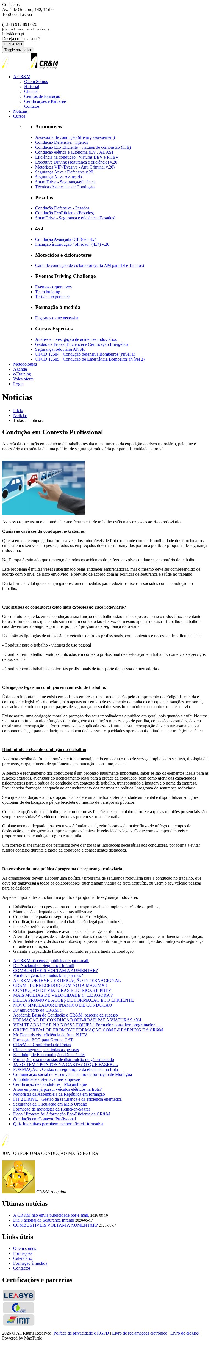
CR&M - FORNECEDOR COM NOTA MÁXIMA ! (60, 985)
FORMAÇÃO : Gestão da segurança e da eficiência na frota (65, 1069)
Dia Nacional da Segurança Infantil (43, 965)
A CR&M (21, 76)
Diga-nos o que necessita (56, 318)
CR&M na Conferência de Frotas (42, 1044)
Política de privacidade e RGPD (81, 1333)
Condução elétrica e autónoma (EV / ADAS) (74, 152)
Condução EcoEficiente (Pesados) (64, 213)
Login (18, 384)
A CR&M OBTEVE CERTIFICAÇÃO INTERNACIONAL (67, 980)
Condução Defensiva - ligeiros (61, 142)
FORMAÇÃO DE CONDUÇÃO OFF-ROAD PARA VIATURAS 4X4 (77, 1020)
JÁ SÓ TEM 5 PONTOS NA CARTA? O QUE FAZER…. (65, 1064)
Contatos (32, 106)
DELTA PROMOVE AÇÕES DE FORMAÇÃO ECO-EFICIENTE (73, 1000)
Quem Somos (36, 81)
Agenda (20, 369)
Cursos (19, 116)
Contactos (21, 1268)
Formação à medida (30, 1263)
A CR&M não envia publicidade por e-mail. (51, 960)
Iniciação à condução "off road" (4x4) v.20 (72, 244)
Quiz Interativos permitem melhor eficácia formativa (58, 1124)
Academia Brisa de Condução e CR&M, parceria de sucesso (65, 1015)
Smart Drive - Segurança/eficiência (65, 181)
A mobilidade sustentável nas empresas (46, 1079)
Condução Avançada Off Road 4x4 (65, 239)
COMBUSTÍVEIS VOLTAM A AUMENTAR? (55, 970)
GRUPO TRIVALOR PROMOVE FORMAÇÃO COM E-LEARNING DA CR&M (88, 1030)
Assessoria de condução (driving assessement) (75, 137)
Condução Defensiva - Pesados (62, 208)
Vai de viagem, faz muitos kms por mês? (48, 975)
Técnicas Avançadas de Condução (65, 186)
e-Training (22, 374)
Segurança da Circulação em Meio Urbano (50, 1104)
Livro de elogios (184, 1333)
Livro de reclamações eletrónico (139, 1333)
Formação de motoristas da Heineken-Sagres (51, 1109)
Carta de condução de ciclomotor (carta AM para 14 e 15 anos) (89, 265)
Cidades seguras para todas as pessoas (46, 1049)
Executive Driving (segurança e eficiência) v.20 (76, 162)
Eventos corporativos (53, 287)
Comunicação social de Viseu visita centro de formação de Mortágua (72, 1074)
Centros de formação (42, 96)
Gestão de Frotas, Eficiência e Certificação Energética (81, 344)
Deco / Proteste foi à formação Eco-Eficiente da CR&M (61, 1114)
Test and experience (52, 296)
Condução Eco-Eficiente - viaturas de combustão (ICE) (83, 147)
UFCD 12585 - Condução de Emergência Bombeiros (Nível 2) (90, 359)
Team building (47, 291)
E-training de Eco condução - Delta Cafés (49, 1054)
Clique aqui (13, 44)
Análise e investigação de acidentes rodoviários (76, 339)
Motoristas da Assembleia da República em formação (59, 1094)
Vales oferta (23, 379)
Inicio (18, 410)
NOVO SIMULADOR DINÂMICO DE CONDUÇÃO (62, 1005)
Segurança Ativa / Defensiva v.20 (64, 172)
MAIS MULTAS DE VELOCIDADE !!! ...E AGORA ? (63, 995)
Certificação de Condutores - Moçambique (50, 1084)
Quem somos (24, 1248)
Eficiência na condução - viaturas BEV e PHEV (77, 157)
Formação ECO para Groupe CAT (43, 1039)
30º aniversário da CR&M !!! (38, 1010)
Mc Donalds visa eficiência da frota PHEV (50, 1034)
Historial (31, 86)
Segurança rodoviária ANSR (60, 349)
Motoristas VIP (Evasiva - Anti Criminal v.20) (75, 167)
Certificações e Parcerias (45, 101)
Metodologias (25, 364)
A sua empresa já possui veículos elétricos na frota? (57, 1089)
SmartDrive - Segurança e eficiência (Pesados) (75, 218)
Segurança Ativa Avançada (58, 177)
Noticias (20, 111)
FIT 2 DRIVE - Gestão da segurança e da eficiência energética (67, 1099)
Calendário (22, 1258)
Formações (22, 1253)
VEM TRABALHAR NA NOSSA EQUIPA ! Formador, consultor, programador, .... (87, 1025)
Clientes (31, 91)
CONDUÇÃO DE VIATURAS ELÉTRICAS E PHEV (62, 990)
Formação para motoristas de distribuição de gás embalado (63, 1059)
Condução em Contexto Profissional (44, 1119)
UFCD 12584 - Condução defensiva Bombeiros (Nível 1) (85, 354)
